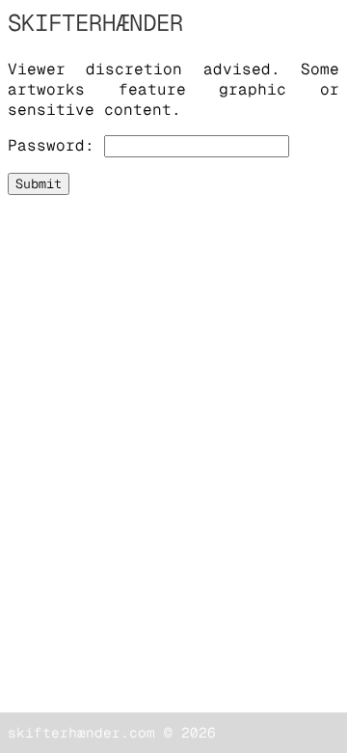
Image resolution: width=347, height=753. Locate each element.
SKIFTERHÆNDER (95, 23)
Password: (51, 145)
